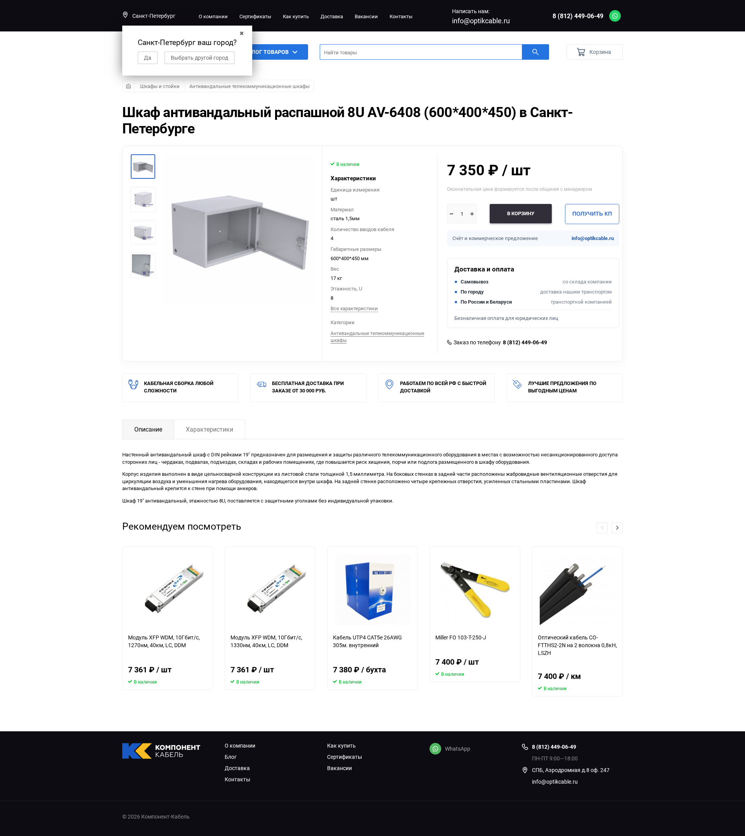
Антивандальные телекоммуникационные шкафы (249, 86)
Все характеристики (354, 308)
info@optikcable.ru (481, 20)
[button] (617, 528)
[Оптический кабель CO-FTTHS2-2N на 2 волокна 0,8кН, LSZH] (577, 590)
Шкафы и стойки (160, 86)
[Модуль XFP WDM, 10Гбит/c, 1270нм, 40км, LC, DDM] (167, 590)
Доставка (332, 16)
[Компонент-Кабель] (167, 752)
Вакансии (366, 16)
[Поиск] (535, 52)
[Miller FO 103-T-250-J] (475, 590)
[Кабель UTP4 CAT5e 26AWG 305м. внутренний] (372, 590)
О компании (213, 16)
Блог (231, 757)
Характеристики (209, 429)
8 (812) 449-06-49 (578, 16)
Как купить (296, 16)
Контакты (401, 16)
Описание (148, 429)
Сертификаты (255, 16)
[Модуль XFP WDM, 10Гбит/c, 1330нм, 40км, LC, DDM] (270, 590)
